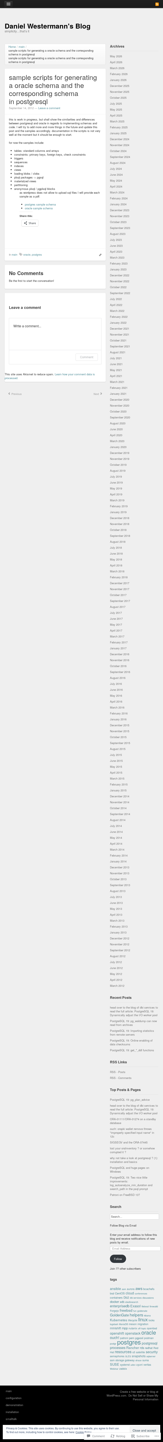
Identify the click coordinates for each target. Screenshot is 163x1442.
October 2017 (118, 595)
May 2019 (116, 488)
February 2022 (119, 317)
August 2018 (117, 542)
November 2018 (119, 524)
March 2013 (117, 920)
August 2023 (117, 234)
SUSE (114, 1364)
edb (122, 1302)
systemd (125, 1364)
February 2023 (119, 263)
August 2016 (117, 678)
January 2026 (118, 80)
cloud (130, 1293)
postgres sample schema (40, 204)
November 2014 (119, 802)
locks (152, 1320)
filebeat (145, 1306)
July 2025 (116, 103)
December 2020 (119, 400)
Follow (118, 1259)
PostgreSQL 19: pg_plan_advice (130, 1100)
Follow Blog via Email (123, 1225)
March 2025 (117, 121)
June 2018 (116, 553)
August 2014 (117, 820)
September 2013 (120, 885)
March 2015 (117, 778)
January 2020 (118, 447)
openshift (117, 1333)
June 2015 (116, 761)
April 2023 (116, 251)
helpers (136, 1315)
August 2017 (117, 607)
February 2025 (119, 127)
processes (117, 1347)
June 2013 (116, 903)
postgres (37, 254)
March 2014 (117, 849)
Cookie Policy (83, 1432)
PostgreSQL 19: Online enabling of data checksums (131, 1042)
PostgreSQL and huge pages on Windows (129, 1169)
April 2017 (116, 630)
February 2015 (119, 784)
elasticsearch (131, 1302)
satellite (140, 1352)
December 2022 (119, 275)
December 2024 (119, 139)
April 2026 (116, 62)
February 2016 (119, 713)
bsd (112, 1293)
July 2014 (116, 826)
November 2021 (119, 334)
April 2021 (116, 376)
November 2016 (119, 660)
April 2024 (116, 186)
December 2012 (119, 938)
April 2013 (116, 915)
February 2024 (119, 198)
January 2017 (118, 648)
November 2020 (119, 405)
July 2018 (116, 548)
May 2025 (116, 109)
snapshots (139, 1356)
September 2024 (120, 157)
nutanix (133, 1328)
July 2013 (116, 897)
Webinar (114, 1368)
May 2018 (116, 559)
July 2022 (116, 299)
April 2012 (116, 980)
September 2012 (120, 950)
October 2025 (118, 98)
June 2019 (116, 482)
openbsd (152, 1328)
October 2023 (118, 222)
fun (134, 1310)
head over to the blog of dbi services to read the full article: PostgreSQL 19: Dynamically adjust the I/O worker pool (134, 1011)
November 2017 (119, 589)
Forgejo (114, 1310)
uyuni (139, 1364)
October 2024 (118, 151)
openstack (133, 1333)
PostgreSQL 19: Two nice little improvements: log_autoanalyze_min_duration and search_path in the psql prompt (131, 1183)
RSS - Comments (121, 1078)
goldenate (142, 1310)
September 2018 (120, 536)
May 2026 (116, 56)
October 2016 (118, 666)
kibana (147, 1315)
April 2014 (116, 844)
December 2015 (119, 725)
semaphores (117, 1356)
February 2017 (119, 642)
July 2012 (116, 962)
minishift (115, 1328)
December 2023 (119, 210)
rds (142, 1347)
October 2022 (118, 287)
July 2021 (116, 358)
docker (114, 1301)
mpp (125, 1328)
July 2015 (116, 755)
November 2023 (119, 216)
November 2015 (119, 731)
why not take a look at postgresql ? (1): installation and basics (134, 1160)
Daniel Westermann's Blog (48, 26)
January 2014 (118, 861)
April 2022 (116, 305)
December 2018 (119, 518)
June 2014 (116, 832)
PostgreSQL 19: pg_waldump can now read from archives (133, 1023)
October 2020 (118, 411)
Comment (86, 357)
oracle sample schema (39, 208)
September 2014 (120, 814)
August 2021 (117, 352)
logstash (114, 1324)
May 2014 (116, 838)
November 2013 (119, 873)
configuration (13, 1398)
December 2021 (119, 328)
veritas (147, 1364)
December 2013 (119, 867)
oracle (27, 254)
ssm (112, 1360)
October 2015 (118, 737)
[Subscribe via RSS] (157, 4)
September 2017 (120, 601)
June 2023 (116, 246)
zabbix (123, 1368)
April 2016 (116, 701)
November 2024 (119, 145)
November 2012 (119, 944)
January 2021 (118, 394)
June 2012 (116, 968)
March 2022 (117, 311)
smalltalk (11, 1419)
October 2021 (118, 340)
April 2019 (116, 494)
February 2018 (119, 577)
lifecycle (132, 1320)
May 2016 (116, 696)
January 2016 (118, 719)
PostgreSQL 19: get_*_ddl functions (132, 1050)
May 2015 (116, 767)
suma (145, 1360)
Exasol (135, 1306)
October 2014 (118, 808)
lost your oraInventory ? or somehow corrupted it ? (132, 1150)
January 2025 (118, 133)
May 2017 (116, 624)
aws (138, 1288)
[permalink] (99, 254)
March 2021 (117, 382)
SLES (128, 1356)
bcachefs (149, 1289)
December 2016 (119, 654)
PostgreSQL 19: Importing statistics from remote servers (132, 1032)
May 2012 (116, 974)
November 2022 (119, 281)
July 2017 (116, 613)
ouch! (114, 1337)
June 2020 (116, 429)
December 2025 (119, 86)
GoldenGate (119, 1314)
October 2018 (118, 530)
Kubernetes (118, 1319)
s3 (133, 1352)
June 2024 (116, 175)
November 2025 (119, 92)
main (14, 254)
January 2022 (118, 323)
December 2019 (119, 453)
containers (116, 1297)
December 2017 (119, 583)
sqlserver (151, 1356)
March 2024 (117, 192)
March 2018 (117, 571)
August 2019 (117, 471)
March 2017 (117, 636)
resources (123, 1351)
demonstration (14, 1405)
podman (149, 1338)
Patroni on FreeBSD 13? (125, 1195)
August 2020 (117, 423)
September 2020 (120, 417)
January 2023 (118, 269)
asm (124, 1289)
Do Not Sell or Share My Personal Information (143, 1397)
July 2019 (116, 476)
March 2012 (117, 986)
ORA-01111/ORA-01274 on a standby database (133, 1121)
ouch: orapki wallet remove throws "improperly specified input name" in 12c (132, 1132)
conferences (141, 1293)
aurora (131, 1289)
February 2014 (119, 855)
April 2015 (116, 772)
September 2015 (120, 743)
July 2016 (116, 684)
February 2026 (119, 74)
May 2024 (116, 180)
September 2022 (120, 293)
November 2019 (119, 459)
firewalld (154, 1306)
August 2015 (117, 749)
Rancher (132, 1347)
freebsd (126, 1310)
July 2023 (116, 240)
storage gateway (125, 1360)
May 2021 (116, 370)
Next (97, 394)
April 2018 (116, 565)
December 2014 (119, 796)
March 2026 (117, 68)
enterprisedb (119, 1305)
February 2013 (119, 926)
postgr (113, 1343)
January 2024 (118, 204)
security (152, 1351)
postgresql (149, 1343)
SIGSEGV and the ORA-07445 (129, 1142)
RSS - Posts (117, 1072)
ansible (115, 1288)
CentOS (120, 1293)
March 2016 (117, 707)
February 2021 (119, 388)
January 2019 (118, 512)
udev (133, 1364)
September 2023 (120, 228)
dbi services (136, 1297)
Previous (16, 394)
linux (143, 1319)
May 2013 (116, 909)
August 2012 (117, 956)
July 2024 (116, 169)
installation (12, 1412)
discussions (148, 1297)
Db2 (126, 1297)
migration (143, 1324)
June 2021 (116, 364)
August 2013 (117, 891)
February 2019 (119, 506)
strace (138, 1360)
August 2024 (117, 163)
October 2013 (118, 879)
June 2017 (116, 619)
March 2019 (117, 500)
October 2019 (118, 465)
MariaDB (123, 1324)
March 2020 (117, 441)
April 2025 (116, 115)
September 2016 (120, 672)
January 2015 (118, 790)
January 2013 (118, 932)
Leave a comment (49, 108)
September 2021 (120, 346)
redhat (149, 1348)
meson (133, 1324)
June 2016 (116, 690)
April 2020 (116, 435)
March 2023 (117, 257)
